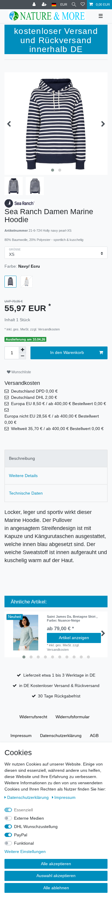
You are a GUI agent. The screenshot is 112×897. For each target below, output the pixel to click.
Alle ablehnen (56, 887)
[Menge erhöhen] (22, 349)
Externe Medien (29, 818)
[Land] (54, 4)
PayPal (20, 834)
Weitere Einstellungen (25, 851)
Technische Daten (26, 493)
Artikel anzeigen (74, 637)
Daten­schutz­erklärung (61, 735)
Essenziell (23, 809)
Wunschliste (20, 372)
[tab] (56, 458)
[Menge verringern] (22, 356)
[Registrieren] (45, 4)
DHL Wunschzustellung (36, 826)
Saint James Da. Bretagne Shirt (72, 618)
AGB (94, 735)
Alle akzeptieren (56, 863)
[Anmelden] (34, 4)
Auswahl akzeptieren (56, 875)
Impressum (21, 735)
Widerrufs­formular (73, 716)
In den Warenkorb (67, 352)
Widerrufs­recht (33, 716)
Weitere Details (23, 475)
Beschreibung (22, 458)
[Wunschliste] (83, 4)
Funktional (24, 843)
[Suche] (74, 4)
